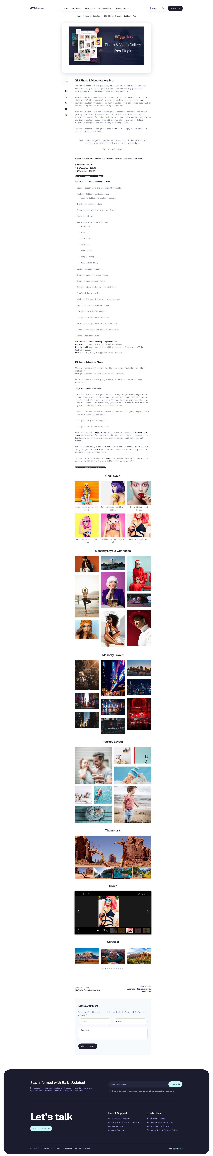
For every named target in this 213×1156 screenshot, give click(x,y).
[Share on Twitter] (66, 98)
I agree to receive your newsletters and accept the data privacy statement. (143, 1091)
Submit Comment (88, 1046)
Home (66, 8)
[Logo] (37, 8)
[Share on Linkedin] (66, 110)
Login (154, 8)
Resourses (121, 8)
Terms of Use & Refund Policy (162, 1130)
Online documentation (88, 336)
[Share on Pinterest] (66, 104)
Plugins (89, 8)
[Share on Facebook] (66, 91)
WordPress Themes (156, 1119)
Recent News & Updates (159, 1126)
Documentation (115, 1126)
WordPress (77, 8)
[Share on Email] (66, 116)
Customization (105, 8)
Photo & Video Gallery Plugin (123, 1122)
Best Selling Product (119, 1119)
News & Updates (92, 16)
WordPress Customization (160, 1122)
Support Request (116, 1130)
